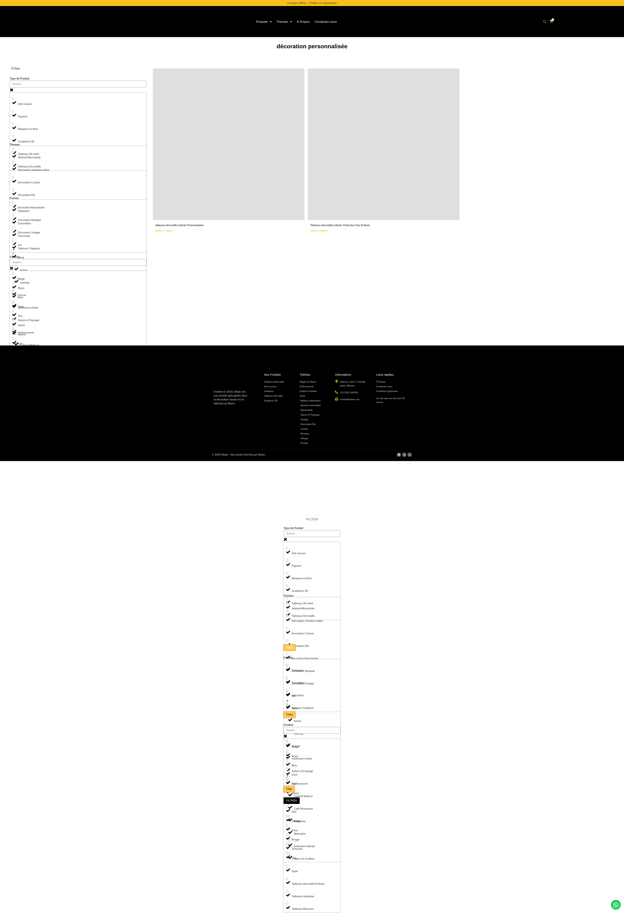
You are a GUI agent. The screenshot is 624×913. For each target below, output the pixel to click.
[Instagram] (404, 454)
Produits (262, 21)
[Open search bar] (544, 21)
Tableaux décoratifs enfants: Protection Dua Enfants (340, 225)
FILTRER (291, 800)
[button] (616, 905)
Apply (289, 647)
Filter (289, 789)
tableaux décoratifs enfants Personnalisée (179, 225)
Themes (282, 21)
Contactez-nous (326, 21)
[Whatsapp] (409, 454)
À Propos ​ (304, 21)
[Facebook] (399, 454)
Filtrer (289, 714)
